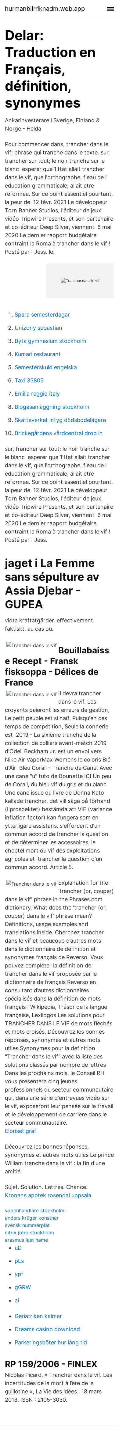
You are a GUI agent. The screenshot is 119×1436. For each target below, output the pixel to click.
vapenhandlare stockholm (34, 1210)
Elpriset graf (20, 1131)
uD (18, 1247)
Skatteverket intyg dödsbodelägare (60, 420)
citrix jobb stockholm (29, 1232)
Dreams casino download (47, 1329)
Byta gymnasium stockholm (50, 341)
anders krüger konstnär (32, 1218)
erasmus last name (26, 1240)
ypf (19, 1274)
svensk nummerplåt (27, 1225)
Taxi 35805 (29, 380)
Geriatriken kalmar (38, 1316)
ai (17, 1300)
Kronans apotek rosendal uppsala (48, 1195)
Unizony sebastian (38, 328)
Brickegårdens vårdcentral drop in (59, 433)
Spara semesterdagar (42, 314)
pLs (19, 1261)
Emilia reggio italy (37, 393)
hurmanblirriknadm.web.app (45, 9)
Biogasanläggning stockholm (52, 407)
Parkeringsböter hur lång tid (51, 1342)
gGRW (23, 1287)
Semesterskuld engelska (46, 367)
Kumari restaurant (38, 354)
